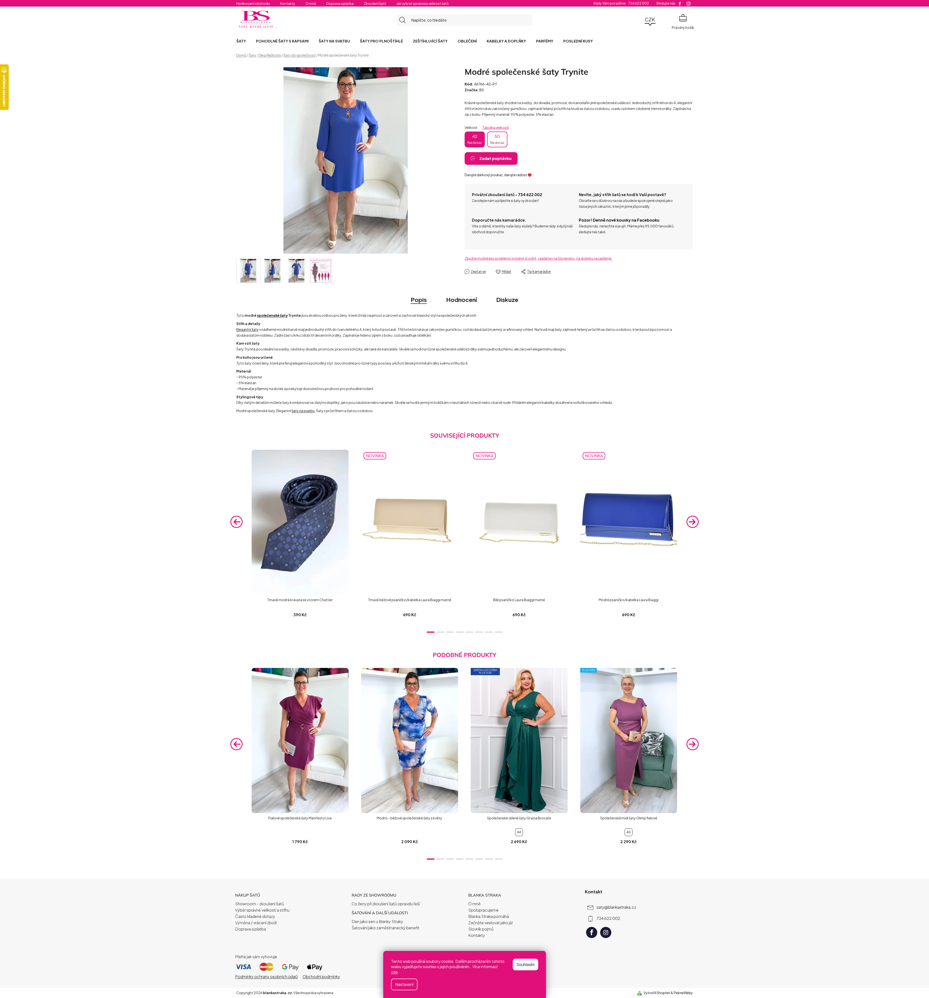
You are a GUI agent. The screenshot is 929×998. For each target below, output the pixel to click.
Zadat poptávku (495, 158)
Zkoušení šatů (375, 3)
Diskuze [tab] (507, 299)
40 (629, 832)
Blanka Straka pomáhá (488, 916)
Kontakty (287, 3)
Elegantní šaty (247, 329)
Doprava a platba (340, 3)
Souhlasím (525, 964)
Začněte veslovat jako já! (490, 922)
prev (236, 522)
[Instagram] (605, 932)
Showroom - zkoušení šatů (259, 903)
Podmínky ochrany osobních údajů (266, 976)
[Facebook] (591, 932)
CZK (650, 19)
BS (481, 90)
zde (394, 971)
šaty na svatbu (303, 410)
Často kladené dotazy (255, 916)
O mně (311, 3)
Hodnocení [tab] (461, 299)
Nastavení (404, 984)
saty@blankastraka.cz (616, 907)
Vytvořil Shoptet (657, 992)
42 (475, 139)
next (693, 522)
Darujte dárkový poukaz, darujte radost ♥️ (498, 175)
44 (519, 832)
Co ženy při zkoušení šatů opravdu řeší (386, 903)
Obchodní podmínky (321, 976)
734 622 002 (530, 194)
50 (497, 139)
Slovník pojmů (481, 928)
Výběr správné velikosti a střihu (262, 910)
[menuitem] (241, 41)
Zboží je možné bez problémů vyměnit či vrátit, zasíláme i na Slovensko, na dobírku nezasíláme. (539, 258)
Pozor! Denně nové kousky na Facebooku (619, 220)
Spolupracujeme (483, 910)
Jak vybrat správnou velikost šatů (422, 3)
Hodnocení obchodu (253, 3)
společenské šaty (272, 315)
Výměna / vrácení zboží (256, 922)
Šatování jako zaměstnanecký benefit (385, 927)
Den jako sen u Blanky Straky (377, 921)
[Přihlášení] (636, 20)
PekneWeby (683, 992)
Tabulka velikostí (495, 127)
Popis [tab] (419, 299)
